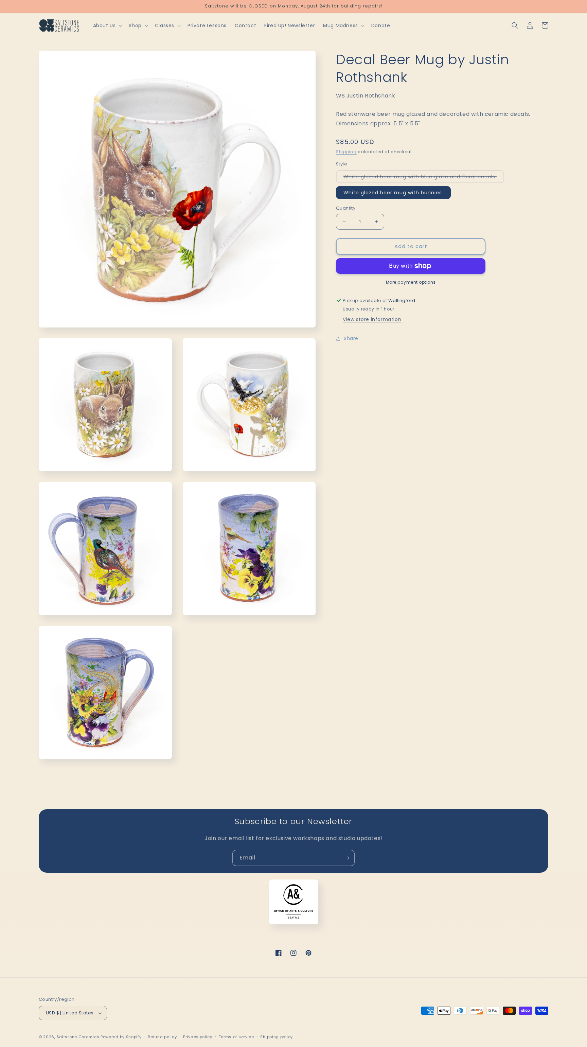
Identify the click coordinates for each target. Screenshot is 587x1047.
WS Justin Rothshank (365, 96)
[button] (107, 25)
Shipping (346, 152)
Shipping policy (276, 1037)
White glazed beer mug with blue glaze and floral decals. (423, 178)
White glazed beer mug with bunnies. (393, 192)
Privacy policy (197, 1037)
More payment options (411, 282)
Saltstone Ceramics (78, 1037)
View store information (372, 319)
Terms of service (236, 1037)
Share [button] (351, 338)
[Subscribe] (346, 858)
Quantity (345, 208)
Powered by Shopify (121, 1037)
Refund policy (162, 1037)
